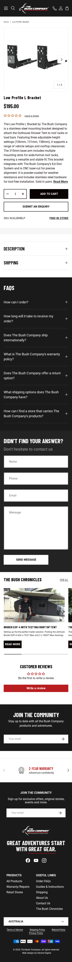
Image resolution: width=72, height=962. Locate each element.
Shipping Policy (37, 929)
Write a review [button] (36, 688)
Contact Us (43, 903)
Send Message (26, 559)
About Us (42, 898)
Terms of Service (15, 929)
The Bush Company (30, 949)
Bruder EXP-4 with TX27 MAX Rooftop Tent (30, 627)
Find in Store (58, 218)
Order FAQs (43, 881)
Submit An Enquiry (36, 206)
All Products (14, 881)
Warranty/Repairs (17, 886)
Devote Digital (44, 953)
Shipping (42, 892)
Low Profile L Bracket (20, 22)
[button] (67, 8)
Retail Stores (14, 892)
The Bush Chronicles (49, 909)
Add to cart (49, 194)
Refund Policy (58, 929)
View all (64, 579)
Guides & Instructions (50, 886)
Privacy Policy (36, 933)
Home (6, 22)
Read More (60, 181)
